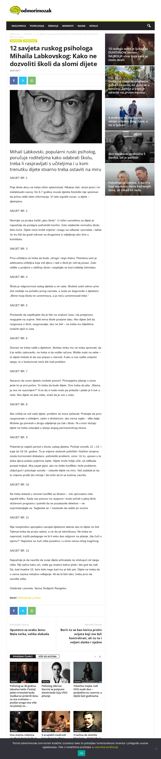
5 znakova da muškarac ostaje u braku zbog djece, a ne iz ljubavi (128, 121)
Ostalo (93, 25)
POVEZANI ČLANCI (23, 656)
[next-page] (100, 656)
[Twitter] (23, 81)
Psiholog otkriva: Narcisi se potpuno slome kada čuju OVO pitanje (54, 691)
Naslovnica (19, 25)
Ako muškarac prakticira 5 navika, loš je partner (126, 155)
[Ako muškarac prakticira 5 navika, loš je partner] (130, 147)
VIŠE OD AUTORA (47, 656)
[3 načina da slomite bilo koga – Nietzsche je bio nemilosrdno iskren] (87, 721)
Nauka (81, 25)
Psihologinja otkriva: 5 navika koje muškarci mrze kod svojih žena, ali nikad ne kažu (129, 186)
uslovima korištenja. (106, 747)
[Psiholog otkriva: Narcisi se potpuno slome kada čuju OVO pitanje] (56, 672)
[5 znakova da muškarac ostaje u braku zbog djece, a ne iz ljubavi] (130, 115)
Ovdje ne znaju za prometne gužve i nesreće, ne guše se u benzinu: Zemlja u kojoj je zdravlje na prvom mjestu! (129, 86)
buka (37, 597)
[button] (149, 26)
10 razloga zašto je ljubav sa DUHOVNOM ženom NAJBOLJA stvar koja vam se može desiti (128, 54)
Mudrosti (68, 25)
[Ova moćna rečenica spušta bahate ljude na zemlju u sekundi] (24, 721)
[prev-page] (95, 656)
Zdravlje (53, 25)
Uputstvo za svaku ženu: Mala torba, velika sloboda (29, 632)
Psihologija (37, 25)
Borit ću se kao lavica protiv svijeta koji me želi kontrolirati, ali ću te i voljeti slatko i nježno (81, 636)
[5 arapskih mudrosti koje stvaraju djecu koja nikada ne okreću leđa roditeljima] (56, 721)
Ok (81, 753)
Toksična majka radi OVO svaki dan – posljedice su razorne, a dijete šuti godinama (87, 691)
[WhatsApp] (32, 81)
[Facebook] (14, 81)
